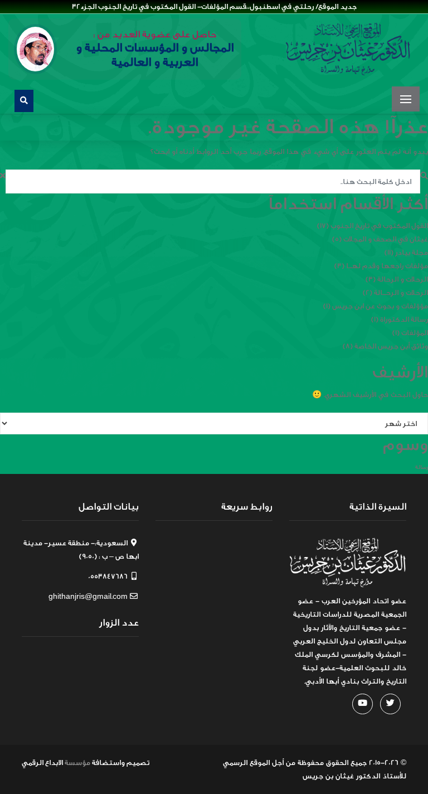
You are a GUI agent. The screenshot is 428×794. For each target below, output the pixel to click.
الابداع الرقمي (42, 762)
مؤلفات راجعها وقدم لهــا (387, 266)
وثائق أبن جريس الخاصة (391, 346)
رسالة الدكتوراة (404, 319)
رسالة (421, 467)
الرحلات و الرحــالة (401, 292)
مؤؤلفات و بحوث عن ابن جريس (380, 306)
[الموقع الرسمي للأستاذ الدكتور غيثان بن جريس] (348, 49)
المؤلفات (414, 332)
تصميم (138, 762)
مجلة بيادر (411, 252)
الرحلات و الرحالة (402, 279)
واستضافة (108, 762)
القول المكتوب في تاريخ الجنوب (379, 225)
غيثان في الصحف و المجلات (385, 239)
